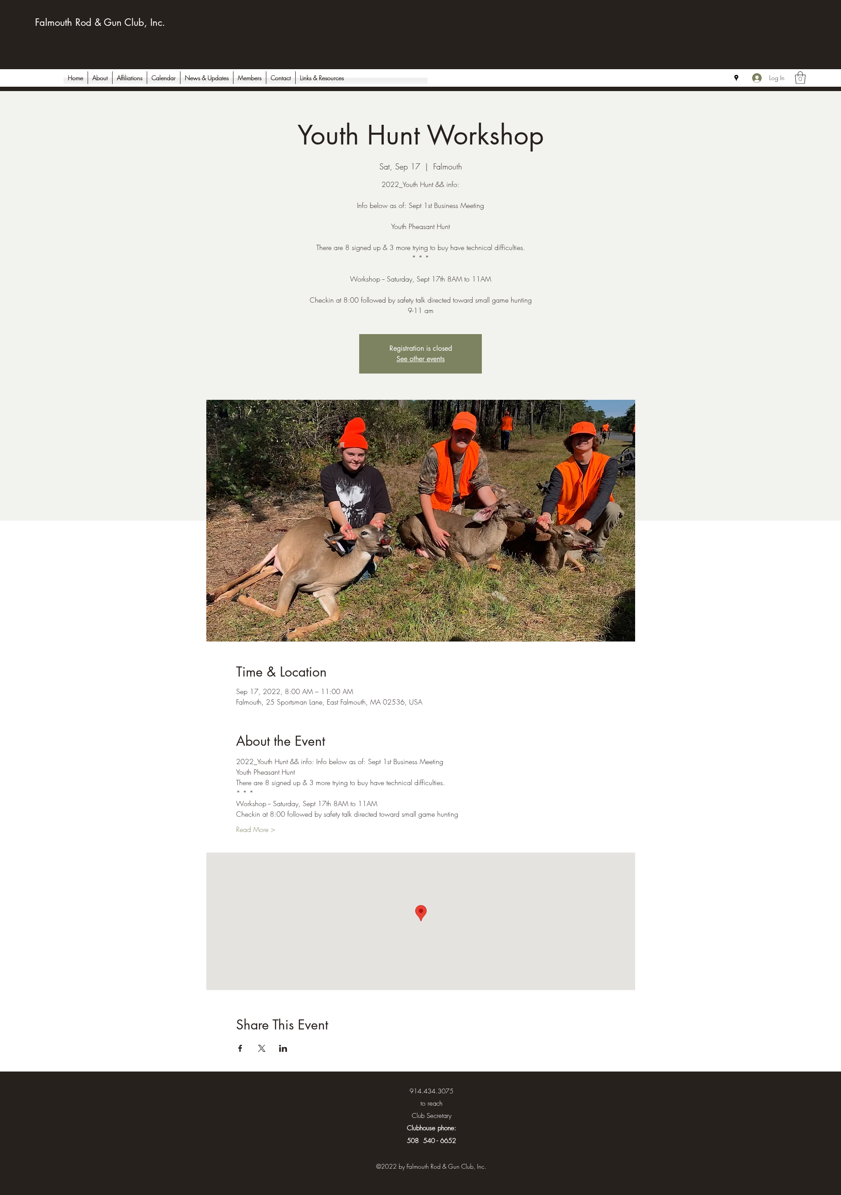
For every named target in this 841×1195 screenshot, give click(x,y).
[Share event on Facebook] (240, 1048)
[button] (800, 77)
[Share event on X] (262, 1048)
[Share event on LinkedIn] (283, 1048)
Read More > (255, 829)
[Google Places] (736, 78)
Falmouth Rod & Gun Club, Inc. (100, 22)
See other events (420, 358)
